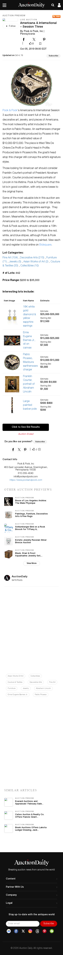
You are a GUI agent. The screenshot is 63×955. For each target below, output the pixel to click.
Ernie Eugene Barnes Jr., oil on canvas (29, 340)
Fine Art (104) (10, 258)
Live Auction (28, 20)
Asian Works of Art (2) (35, 262)
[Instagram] (30, 931)
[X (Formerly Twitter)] (23, 931)
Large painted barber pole (30, 405)
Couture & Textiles (15, 682)
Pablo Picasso (41, 695)
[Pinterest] (45, 931)
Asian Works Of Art (15, 676)
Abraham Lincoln (43, 688)
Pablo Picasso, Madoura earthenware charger (30, 362)
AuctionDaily (19, 576)
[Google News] (9, 931)
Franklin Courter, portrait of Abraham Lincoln (29, 384)
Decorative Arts (36, 682)
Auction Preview (14, 16)
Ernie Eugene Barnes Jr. (18, 695)
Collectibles (35, 676)
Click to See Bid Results (26, 427)
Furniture (11, 688)
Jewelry (26, 688)
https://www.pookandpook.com (25, 480)
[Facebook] (16, 931)
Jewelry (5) (15, 262)
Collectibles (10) (29, 266)
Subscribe (53, 56)
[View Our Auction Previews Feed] (56, 16)
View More (31, 563)
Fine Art (52, 682)
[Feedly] (52, 931)
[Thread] (37, 931)
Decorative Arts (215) (32, 258)
